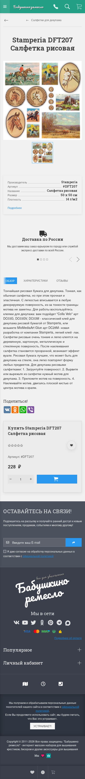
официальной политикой (38, 556)
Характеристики (36, 280)
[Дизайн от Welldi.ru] (48, 755)
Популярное (18, 650)
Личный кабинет (23, 663)
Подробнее (15, 208)
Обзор (10, 281)
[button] (43, 167)
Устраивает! (42, 726)
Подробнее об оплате (68, 638)
